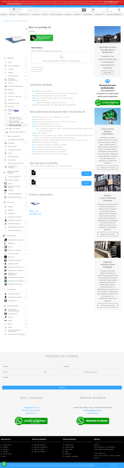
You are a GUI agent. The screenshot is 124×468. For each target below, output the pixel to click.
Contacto (121, 6)
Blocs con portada (13, 21)
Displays (45, 14)
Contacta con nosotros (107, 167)
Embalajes (68, 14)
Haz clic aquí (107, 72)
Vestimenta (77, 14)
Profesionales (112, 6)
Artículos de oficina (23, 14)
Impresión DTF (99, 14)
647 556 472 (31, 413)
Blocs (7, 21)
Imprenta (12, 14)
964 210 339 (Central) (31, 410)
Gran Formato (35, 14)
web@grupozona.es (31, 408)
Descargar (86, 173)
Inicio (4, 21)
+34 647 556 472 (93, 413)
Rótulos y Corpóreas (56, 14)
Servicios (104, 6)
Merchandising (88, 14)
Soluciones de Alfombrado (114, 14)
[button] (113, 465)
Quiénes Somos (95, 6)
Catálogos (93, 11)
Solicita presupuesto (107, 11)
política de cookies (88, 465)
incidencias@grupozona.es (92, 410)
